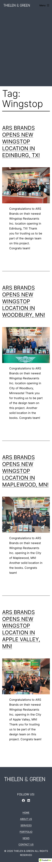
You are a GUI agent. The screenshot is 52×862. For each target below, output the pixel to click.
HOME (26, 812)
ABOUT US (26, 818)
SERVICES (26, 825)
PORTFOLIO (26, 831)
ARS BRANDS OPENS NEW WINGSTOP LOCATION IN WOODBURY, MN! (23, 301)
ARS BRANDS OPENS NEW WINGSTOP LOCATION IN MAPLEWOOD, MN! (25, 471)
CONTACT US (26, 844)
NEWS (26, 838)
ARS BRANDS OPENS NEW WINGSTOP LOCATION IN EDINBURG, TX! (21, 141)
